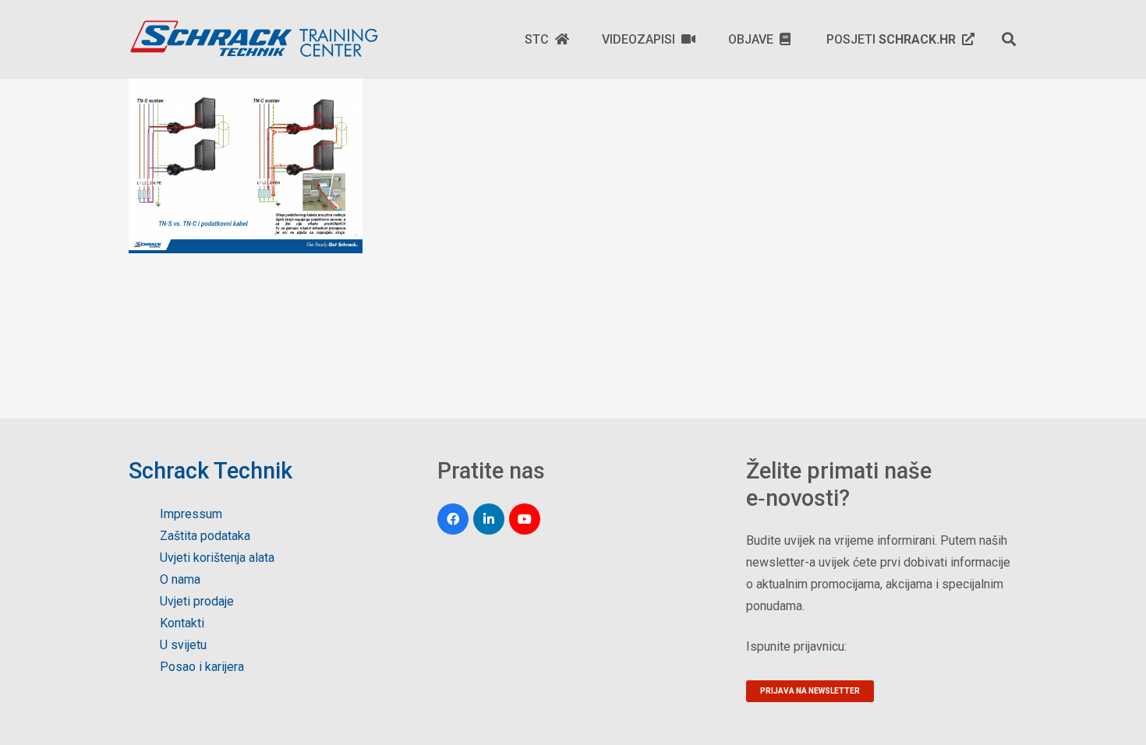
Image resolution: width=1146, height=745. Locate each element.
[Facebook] (453, 519)
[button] (1008, 39)
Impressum (191, 514)
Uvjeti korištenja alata (217, 557)
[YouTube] (524, 519)
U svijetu (183, 644)
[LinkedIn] (488, 519)
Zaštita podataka (205, 535)
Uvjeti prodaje (197, 601)
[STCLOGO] (253, 38)
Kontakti (182, 623)
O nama (180, 579)
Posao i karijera (202, 666)
